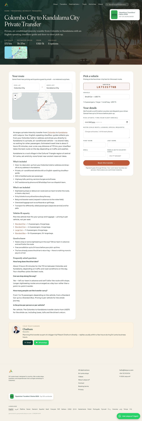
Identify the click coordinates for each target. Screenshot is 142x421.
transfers (16, 11)
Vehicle (86, 92)
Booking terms (83, 386)
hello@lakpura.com (126, 370)
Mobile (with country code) (116, 151)
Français (53, 409)
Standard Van (20, 227)
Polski (89, 409)
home (6, 11)
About (100, 4)
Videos (80, 377)
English (11, 409)
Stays (55, 4)
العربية (16, 409)
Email (85, 150)
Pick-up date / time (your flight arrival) (100, 118)
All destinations (83, 370)
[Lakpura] (6, 4)
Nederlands (82, 409)
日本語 (69, 409)
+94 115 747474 (124, 373)
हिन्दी (58, 409)
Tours (84, 4)
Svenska (115, 409)
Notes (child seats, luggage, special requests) (103, 127)
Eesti (47, 409)
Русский (103, 409)
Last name (111, 140)
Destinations (74, 4)
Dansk (28, 409)
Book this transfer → (106, 163)
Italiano (63, 409)
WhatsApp (41, 343)
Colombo (52, 132)
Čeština (22, 409)
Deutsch (35, 409)
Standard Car (20, 224)
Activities (92, 4)
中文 (131, 409)
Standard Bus (20, 233)
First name (88, 140)
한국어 (75, 409)
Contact (81, 383)
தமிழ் (120, 409)
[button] (15, 95)
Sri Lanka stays (83, 373)
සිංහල (109, 409)
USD (134, 4)
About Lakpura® (84, 380)
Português (96, 409)
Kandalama (62, 132)
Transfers (63, 4)
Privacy (80, 389)
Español (41, 409)
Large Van (19, 230)
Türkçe (126, 409)
